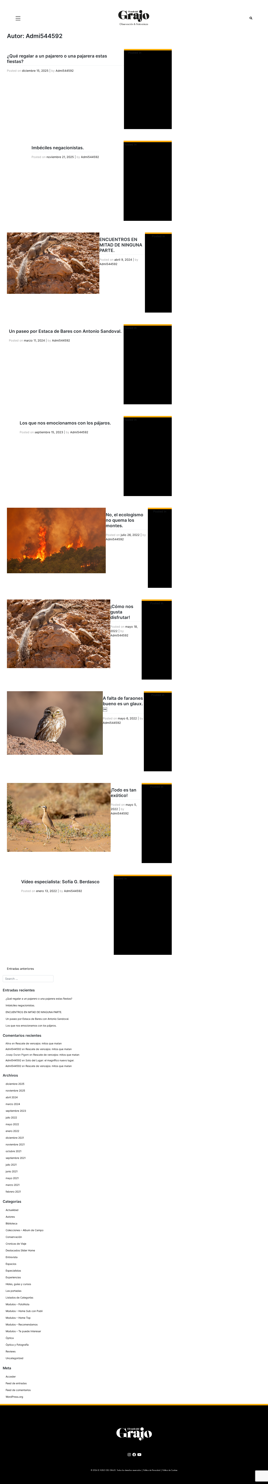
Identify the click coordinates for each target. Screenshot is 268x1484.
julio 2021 (11, 1164)
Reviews (10, 1351)
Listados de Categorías (19, 1297)
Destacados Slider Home (154, 144)
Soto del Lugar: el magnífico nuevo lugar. (50, 1060)
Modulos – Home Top (18, 1317)
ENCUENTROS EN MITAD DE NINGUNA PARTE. (120, 245)
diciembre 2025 (15, 1083)
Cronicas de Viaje (16, 1243)
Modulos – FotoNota (17, 1304)
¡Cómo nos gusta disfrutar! (121, 612)
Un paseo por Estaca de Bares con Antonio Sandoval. (65, 331)
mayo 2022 (12, 1124)
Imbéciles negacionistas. (58, 147)
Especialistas (13, 1270)
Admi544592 (65, 70)
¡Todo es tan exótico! (123, 792)
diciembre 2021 (15, 1137)
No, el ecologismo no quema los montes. (124, 520)
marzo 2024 (13, 1104)
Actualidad (12, 1209)
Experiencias (13, 1277)
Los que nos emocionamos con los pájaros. (65, 423)
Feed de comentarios (18, 1390)
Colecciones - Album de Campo (150, 878)
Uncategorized (14, 1358)
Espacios (11, 1263)
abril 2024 (12, 1097)
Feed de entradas (16, 1383)
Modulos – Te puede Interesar (23, 1331)
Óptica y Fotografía (17, 1344)
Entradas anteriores (20, 968)
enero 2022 (12, 1130)
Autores (10, 1216)
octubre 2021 (14, 1151)
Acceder (11, 1376)
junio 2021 (12, 1171)
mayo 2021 (12, 1178)
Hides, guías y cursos (18, 1284)
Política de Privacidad (151, 1470)
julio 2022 (11, 1117)
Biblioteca (11, 1223)
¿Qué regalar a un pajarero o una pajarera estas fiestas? (39, 998)
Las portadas (13, 1290)
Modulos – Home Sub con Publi (24, 1311)
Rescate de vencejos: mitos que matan (38, 1043)
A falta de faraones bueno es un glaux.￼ (123, 704)
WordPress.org (14, 1396)
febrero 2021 (13, 1191)
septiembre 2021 (16, 1157)
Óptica (10, 1337)
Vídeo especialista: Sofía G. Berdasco (60, 881)
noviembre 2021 (15, 1144)
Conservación (14, 1236)
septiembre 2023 (16, 1110)
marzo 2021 (13, 1184)
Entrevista (12, 1257)
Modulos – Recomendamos (22, 1324)
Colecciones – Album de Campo (24, 1230)
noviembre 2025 (15, 1090)
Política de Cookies (169, 1470)
